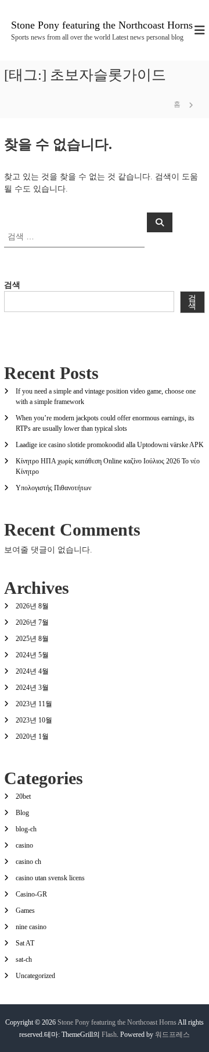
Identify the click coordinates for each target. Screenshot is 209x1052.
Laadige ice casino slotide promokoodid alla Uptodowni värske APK (110, 445)
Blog (22, 813)
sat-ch (24, 959)
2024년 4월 (32, 671)
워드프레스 (172, 1034)
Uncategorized (35, 976)
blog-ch (26, 829)
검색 (12, 285)
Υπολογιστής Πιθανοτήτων (53, 488)
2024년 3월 (32, 687)
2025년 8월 (32, 639)
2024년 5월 (32, 655)
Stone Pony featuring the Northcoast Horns (102, 25)
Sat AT (25, 943)
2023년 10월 (34, 720)
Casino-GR (31, 894)
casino (24, 845)
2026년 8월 (32, 606)
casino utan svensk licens (50, 878)
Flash (109, 1034)
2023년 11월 (34, 704)
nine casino (31, 927)
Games (25, 910)
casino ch (28, 862)
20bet (23, 796)
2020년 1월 (32, 736)
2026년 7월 (32, 622)
